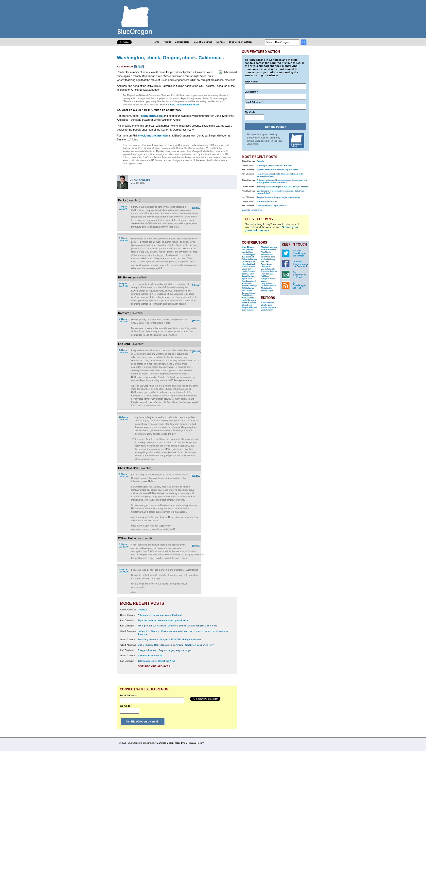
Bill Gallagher (248, 288)
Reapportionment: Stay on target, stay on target (164, 650)
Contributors (182, 41)
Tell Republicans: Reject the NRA (156, 661)
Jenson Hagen (248, 293)
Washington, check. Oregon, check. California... (170, 57)
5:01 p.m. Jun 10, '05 (123, 545)
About (167, 41)
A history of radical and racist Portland (160, 615)
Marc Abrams (248, 247)
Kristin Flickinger (249, 286)
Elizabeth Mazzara (269, 247)
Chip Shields (266, 283)
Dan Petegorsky (268, 269)
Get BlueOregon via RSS (299, 285)
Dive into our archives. (154, 666)
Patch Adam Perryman (266, 265)
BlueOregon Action (240, 41)
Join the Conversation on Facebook (300, 264)
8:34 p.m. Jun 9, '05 (123, 351)
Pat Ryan (265, 276)
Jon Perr (264, 262)
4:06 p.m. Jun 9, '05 (123, 285)
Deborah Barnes (249, 259)
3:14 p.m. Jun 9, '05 (123, 207)
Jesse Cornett (248, 276)
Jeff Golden (247, 291)
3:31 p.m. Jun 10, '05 (123, 475)
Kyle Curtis (247, 278)
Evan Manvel (247, 310)
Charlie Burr (266, 305)
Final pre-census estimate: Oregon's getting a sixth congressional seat (177, 625)
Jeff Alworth (247, 250)
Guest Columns (203, 41)
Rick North (266, 252)
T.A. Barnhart (248, 257)
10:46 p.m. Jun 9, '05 (123, 418)
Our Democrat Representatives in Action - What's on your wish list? (176, 645)
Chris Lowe (247, 305)
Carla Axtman (267, 310)
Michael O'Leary (268, 259)
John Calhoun (248, 266)
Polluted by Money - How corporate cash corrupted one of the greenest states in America (282, 181)
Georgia (142, 609)
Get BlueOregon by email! (143, 721)
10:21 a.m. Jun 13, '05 (123, 570)
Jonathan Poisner (269, 271)
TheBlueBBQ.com (151, 115)
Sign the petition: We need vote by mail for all (163, 620)
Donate (220, 41)
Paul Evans (247, 283)
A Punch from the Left (150, 655)
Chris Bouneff (248, 262)
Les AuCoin (247, 252)
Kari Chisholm (125, 67)
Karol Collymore (268, 307)
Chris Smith (266, 288)
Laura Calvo (247, 269)
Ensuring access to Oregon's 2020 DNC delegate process (169, 639)
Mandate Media (165, 743)
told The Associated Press (184, 104)
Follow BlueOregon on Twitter (299, 253)
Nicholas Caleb (248, 264)
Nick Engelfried (249, 281)
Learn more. (253, 144)
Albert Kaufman (249, 303)
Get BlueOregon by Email (299, 274)
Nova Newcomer (268, 250)
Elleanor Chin (248, 274)
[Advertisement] (221, 261)
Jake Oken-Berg (268, 257)
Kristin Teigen (267, 291)
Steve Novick (266, 254)
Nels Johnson (248, 298)
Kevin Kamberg (249, 300)
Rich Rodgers (267, 274)
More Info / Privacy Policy (189, 743)
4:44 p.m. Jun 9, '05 (123, 320)
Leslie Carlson (248, 271)
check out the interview (153, 135)
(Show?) (196, 208)
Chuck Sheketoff (268, 286)
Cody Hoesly (247, 295)
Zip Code (126, 706)
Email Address (129, 695)
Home (156, 41)
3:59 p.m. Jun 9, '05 (123, 239)
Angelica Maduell (249, 307)
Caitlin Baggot (248, 254)
